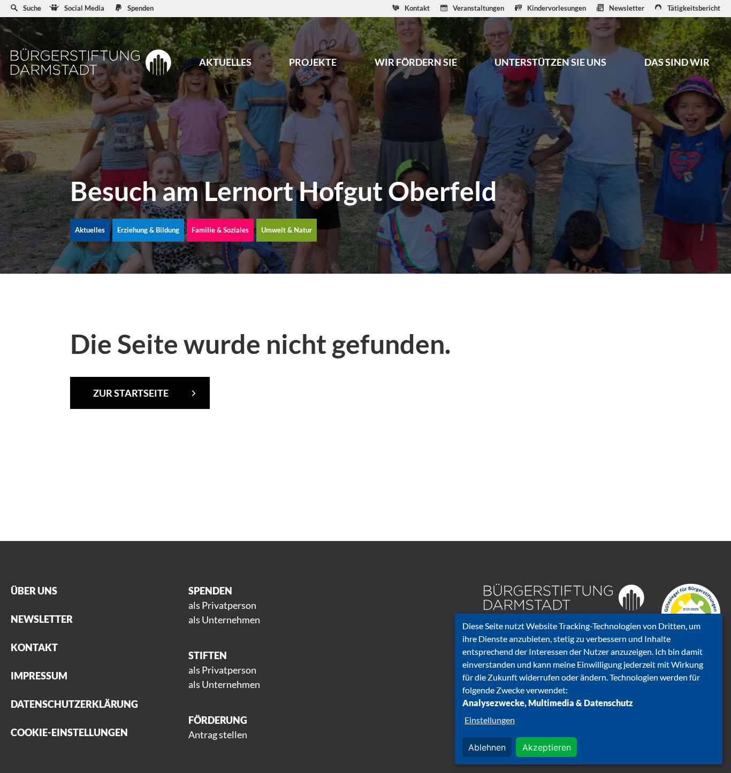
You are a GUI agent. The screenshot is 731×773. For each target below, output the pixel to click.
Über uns (34, 591)
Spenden (140, 8)
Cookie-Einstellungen (69, 732)
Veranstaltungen (478, 8)
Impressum (39, 676)
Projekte (313, 62)
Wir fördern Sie (416, 62)
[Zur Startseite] (91, 62)
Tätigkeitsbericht (693, 8)
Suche (32, 8)
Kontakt (417, 8)
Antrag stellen (217, 734)
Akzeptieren (546, 747)
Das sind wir (677, 62)
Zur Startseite (131, 393)
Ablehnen (487, 747)
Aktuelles (225, 62)
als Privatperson (222, 605)
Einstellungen (490, 720)
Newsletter (626, 8)
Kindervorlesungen (556, 8)
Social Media (84, 8)
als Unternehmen (224, 619)
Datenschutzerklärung (74, 704)
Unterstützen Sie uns (550, 62)
